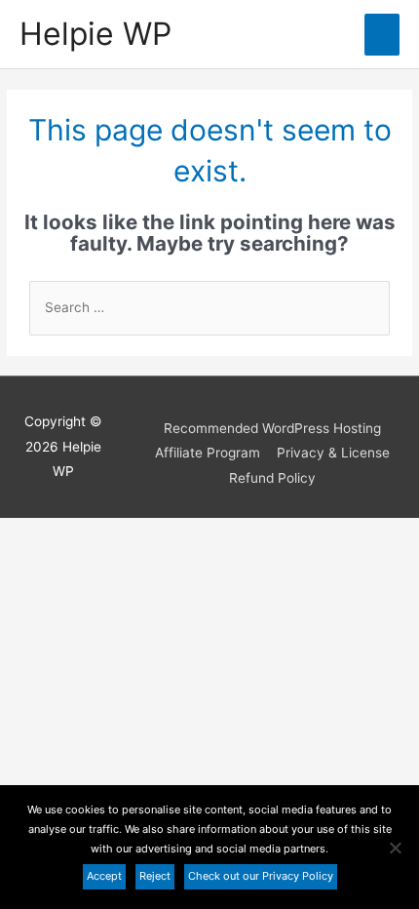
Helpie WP (95, 34)
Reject (155, 876)
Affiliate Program (207, 452)
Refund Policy (272, 478)
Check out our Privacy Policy (260, 876)
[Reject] (394, 847)
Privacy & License (333, 452)
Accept (104, 876)
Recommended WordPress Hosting (272, 428)
